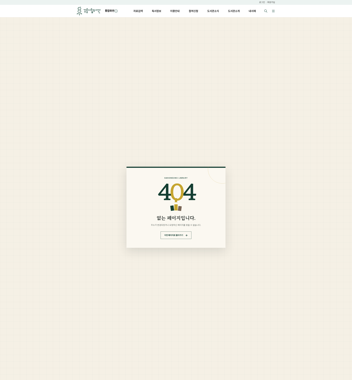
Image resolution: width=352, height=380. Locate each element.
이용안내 (175, 11)
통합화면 (109, 10)
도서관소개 (234, 11)
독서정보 (156, 11)
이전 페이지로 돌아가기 (176, 235)
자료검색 (138, 11)
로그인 (262, 2)
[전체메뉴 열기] (273, 11)
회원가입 (271, 2)
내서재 (252, 11)
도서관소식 (213, 11)
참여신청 (193, 11)
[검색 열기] (265, 11)
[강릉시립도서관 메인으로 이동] (89, 11)
